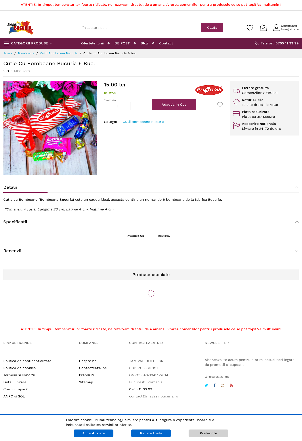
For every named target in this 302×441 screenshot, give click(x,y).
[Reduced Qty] (108, 106)
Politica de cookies (19, 368)
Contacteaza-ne (93, 368)
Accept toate (93, 433)
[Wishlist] (250, 27)
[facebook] (215, 386)
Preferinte (208, 433)
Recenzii (12, 250)
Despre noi (88, 361)
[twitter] (206, 386)
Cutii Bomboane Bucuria (143, 122)
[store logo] (20, 28)
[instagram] (222, 386)
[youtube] (231, 386)
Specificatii (15, 221)
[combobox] (140, 27)
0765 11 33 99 (140, 389)
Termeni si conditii (19, 375)
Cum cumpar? (15, 389)
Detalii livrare (14, 382)
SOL (21, 396)
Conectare (289, 25)
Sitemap (86, 382)
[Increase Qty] (126, 106)
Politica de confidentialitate (27, 361)
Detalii (10, 187)
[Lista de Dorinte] (220, 104)
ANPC (8, 396)
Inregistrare (290, 29)
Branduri (86, 375)
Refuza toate (151, 433)
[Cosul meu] (263, 27)
